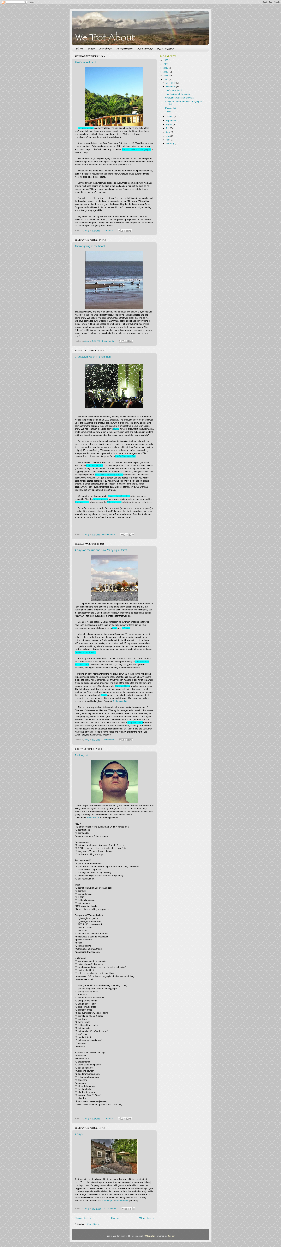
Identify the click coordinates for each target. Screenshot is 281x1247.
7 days (79, 1134)
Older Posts (146, 1218)
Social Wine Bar (119, 701)
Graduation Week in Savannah (93, 356)
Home (115, 1218)
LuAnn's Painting (145, 48)
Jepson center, (82, 502)
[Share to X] (124, 230)
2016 (166, 72)
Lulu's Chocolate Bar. (125, 456)
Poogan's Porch (135, 722)
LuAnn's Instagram (165, 48)
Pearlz (104, 695)
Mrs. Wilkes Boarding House (108, 474)
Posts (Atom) (93, 1224)
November (171, 87)
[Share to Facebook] (127, 230)
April (168, 140)
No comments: (109, 534)
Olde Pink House (94, 465)
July (168, 128)
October (170, 117)
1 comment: (108, 230)
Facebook (79, 48)
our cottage (107, 1200)
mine (114, 628)
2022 (166, 64)
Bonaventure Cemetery (119, 496)
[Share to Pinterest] (130, 230)
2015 (166, 76)
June (168, 132)
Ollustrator (150, 1236)
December (171, 83)
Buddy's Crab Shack (85, 652)
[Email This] (119, 230)
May (168, 136)
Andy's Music (106, 48)
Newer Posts (83, 1218)
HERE (116, 429)
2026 (166, 60)
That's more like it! (85, 62)
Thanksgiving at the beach (90, 246)
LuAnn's (125, 628)
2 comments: (108, 341)
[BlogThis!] (121, 230)
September (171, 120)
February (170, 144)
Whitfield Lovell (114, 502)
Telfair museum (100, 499)
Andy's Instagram (125, 48)
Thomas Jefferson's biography (136, 149)
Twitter (91, 48)
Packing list (81, 755)
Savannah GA (122, 1200)
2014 (166, 79)
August (169, 124)
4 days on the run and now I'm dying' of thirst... (102, 550)
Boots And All (92, 818)
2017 (166, 68)
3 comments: (108, 740)
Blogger (170, 1236)
